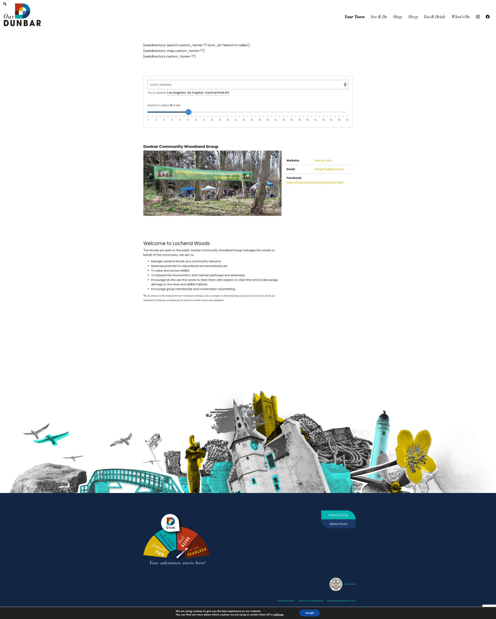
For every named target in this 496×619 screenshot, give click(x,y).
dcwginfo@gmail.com (329, 169)
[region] (212, 297)
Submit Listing (338, 515)
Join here (349, 584)
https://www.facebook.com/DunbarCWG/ (315, 182)
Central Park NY (217, 93)
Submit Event (338, 523)
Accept (309, 613)
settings (278, 614)
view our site (322, 160)
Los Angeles (176, 93)
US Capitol (195, 93)
